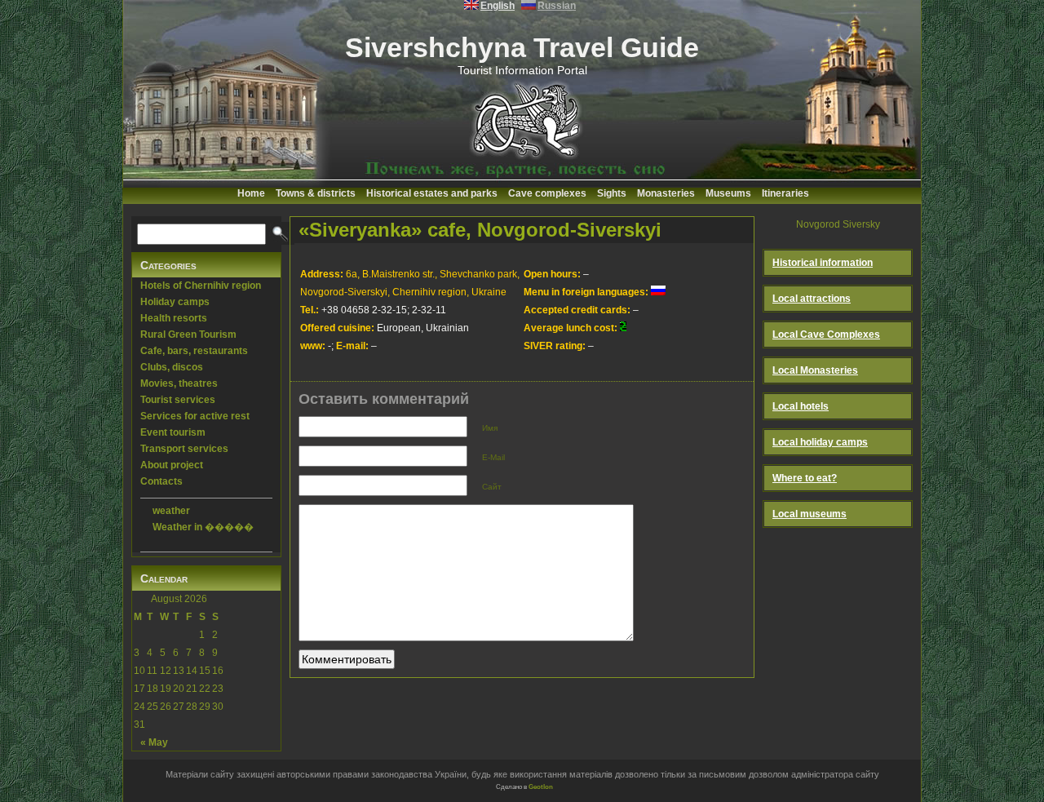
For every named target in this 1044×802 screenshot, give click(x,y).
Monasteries (666, 193)
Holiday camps (175, 302)
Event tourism (173, 432)
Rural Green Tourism (188, 334)
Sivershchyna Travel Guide (522, 47)
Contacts (161, 481)
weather (171, 510)
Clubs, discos (171, 367)
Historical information (822, 262)
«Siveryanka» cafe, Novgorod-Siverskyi (480, 230)
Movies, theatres (179, 383)
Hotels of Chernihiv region (200, 285)
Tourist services (177, 399)
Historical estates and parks (432, 193)
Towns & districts (316, 193)
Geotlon (541, 787)
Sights (611, 193)
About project (171, 465)
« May (154, 742)
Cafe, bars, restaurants (194, 351)
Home (251, 193)
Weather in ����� (203, 527)
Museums (728, 193)
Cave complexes (547, 193)
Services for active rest (195, 416)
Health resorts (173, 318)
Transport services (184, 448)
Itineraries (785, 193)
